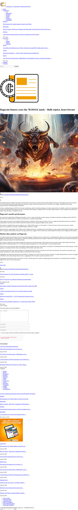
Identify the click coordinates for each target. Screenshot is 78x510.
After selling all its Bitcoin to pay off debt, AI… (11, 349)
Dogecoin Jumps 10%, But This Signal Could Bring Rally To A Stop (16, 274)
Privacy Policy (6, 498)
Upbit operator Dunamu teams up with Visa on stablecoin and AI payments (21, 34)
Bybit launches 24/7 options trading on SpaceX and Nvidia (17, 24)
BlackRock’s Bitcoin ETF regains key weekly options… (13, 364)
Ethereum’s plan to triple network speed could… (11, 487)
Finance (8, 16)
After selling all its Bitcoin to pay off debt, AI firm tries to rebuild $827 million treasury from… (26, 48)
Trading (5, 386)
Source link (2, 265)
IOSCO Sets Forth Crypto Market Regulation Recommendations (15, 279)
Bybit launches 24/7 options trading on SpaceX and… (13, 446)
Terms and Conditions (8, 505)
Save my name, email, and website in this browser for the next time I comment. (20, 332)
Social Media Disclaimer (9, 503)
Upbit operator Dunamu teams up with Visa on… (12, 456)
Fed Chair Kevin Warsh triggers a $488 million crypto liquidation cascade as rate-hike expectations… (27, 58)
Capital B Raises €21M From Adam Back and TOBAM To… (15, 359)
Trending (5, 62)
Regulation (8, 18)
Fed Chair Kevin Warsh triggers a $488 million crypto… (13, 354)
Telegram (5, 63)
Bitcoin (8, 42)
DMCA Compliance (8, 502)
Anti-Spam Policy (7, 499)
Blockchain (9, 13)
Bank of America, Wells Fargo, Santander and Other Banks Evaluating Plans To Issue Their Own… (27, 29)
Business (8, 14)
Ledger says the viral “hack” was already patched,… (12, 482)
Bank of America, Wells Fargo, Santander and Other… (13, 451)
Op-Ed (4, 382)
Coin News (6, 38)
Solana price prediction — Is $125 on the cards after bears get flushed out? (21, 53)
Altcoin (8, 41)
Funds (7, 17)
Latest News (6, 10)
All (7, 12)
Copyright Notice (7, 501)
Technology (9, 20)
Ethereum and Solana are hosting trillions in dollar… (12, 493)
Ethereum (8, 44)
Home (4, 9)
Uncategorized (6, 389)
